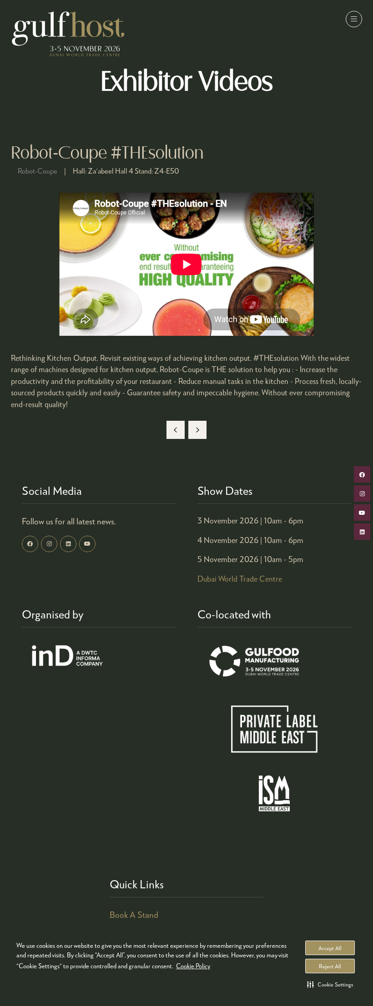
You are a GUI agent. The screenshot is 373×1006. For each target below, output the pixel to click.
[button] (330, 984)
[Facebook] (30, 544)
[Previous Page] (175, 430)
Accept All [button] (330, 948)
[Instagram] (49, 544)
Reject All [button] (330, 966)
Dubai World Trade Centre (239, 578)
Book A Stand (134, 914)
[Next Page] (197, 430)
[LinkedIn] (68, 544)
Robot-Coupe (37, 170)
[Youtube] (87, 544)
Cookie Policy (193, 966)
